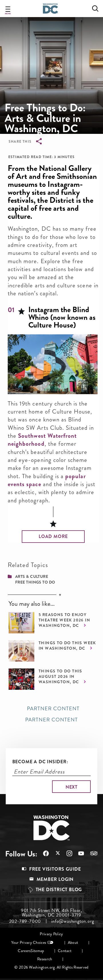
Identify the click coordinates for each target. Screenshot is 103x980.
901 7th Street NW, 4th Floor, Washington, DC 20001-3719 (51, 912)
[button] (53, 536)
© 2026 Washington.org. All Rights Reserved (51, 967)
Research (44, 959)
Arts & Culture (31, 576)
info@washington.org (72, 921)
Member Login (55, 879)
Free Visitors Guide (55, 869)
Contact (65, 951)
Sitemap (37, 951)
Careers (24, 951)
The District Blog (59, 889)
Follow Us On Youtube (78, 853)
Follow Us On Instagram (66, 853)
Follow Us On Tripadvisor (91, 853)
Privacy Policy (51, 934)
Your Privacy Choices (28, 942)
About (73, 942)
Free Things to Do (35, 582)
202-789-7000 (25, 921)
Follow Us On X (55, 854)
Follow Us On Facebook (43, 853)
